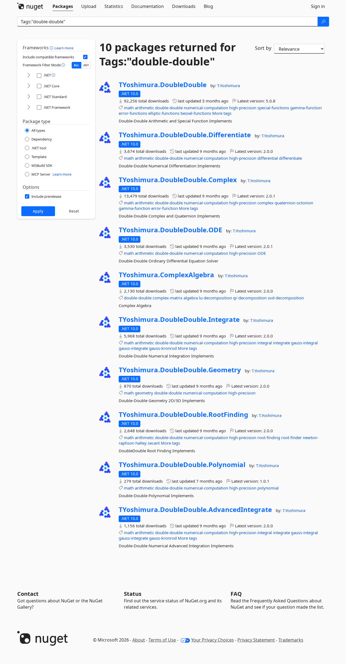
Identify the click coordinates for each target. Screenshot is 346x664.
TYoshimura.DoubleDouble (163, 85)
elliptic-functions (163, 113)
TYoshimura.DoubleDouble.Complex (178, 180)
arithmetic (144, 107)
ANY (86, 65)
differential (267, 158)
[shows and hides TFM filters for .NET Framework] (29, 107)
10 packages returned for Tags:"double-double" (167, 54)
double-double (169, 107)
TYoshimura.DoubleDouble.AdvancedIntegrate (195, 509)
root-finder (291, 437)
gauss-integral (304, 342)
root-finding (268, 437)
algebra (191, 297)
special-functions (273, 107)
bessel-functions (196, 113)
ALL (76, 65)
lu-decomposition (215, 297)
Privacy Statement (256, 640)
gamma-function (306, 107)
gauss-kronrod (163, 348)
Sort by (263, 48)
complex (265, 202)
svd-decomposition (286, 297)
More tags (221, 113)
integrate (281, 342)
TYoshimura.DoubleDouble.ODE (170, 230)
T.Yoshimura (228, 85)
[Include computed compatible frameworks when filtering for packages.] (85, 57)
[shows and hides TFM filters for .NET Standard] (29, 96)
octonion (304, 202)
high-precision (242, 107)
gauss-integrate (133, 348)
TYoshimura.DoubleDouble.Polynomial (182, 465)
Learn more (63, 47)
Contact (28, 593)
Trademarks (290, 640)
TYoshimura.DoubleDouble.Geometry (180, 370)
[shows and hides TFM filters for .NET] (29, 75)
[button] (52, 48)
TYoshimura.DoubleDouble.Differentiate (185, 135)
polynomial (268, 488)
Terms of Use (162, 640)
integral (264, 342)
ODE (261, 253)
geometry (144, 393)
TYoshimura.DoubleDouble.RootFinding (183, 414)
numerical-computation (206, 107)
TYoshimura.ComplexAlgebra (166, 275)
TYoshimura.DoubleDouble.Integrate (179, 319)
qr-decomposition (250, 297)
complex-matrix (167, 297)
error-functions (133, 113)
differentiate (290, 158)
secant (154, 443)
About (138, 640)
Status (132, 593)
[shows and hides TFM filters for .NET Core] (29, 86)
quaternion (285, 202)
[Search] (323, 22)
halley (141, 443)
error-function (164, 208)
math (129, 107)
